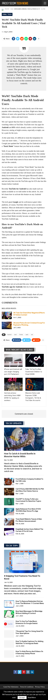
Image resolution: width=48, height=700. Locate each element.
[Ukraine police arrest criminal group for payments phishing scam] (7, 325)
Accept (22, 697)
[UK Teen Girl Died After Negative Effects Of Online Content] (7, 315)
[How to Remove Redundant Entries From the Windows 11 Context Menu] (9, 604)
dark (15, 334)
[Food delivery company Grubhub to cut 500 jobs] (9, 481)
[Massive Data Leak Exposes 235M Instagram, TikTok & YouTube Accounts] (34, 384)
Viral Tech (7, 14)
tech (32, 334)
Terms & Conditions (26, 687)
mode (27, 334)
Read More (32, 697)
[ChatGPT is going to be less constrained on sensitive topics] (9, 501)
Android (9, 334)
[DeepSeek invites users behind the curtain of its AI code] (9, 532)
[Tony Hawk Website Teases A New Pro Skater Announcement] (9, 521)
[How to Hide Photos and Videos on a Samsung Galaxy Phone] (9, 654)
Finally (21, 334)
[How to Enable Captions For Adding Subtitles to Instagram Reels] (9, 644)
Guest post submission (10, 687)
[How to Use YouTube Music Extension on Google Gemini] (9, 624)
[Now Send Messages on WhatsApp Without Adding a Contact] (9, 614)
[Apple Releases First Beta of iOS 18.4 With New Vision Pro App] (9, 511)
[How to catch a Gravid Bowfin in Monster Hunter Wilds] (24, 439)
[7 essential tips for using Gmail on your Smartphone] (9, 634)
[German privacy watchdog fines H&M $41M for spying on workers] (13, 384)
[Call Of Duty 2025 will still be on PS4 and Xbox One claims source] (9, 491)
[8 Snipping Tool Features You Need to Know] (24, 561)
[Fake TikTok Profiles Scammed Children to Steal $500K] (34, 360)
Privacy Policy (40, 687)
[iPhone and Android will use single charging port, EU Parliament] (13, 360)
